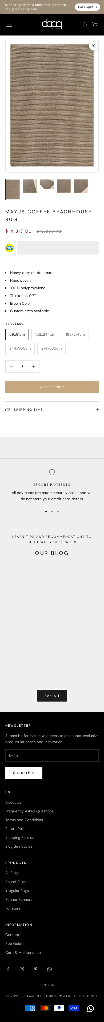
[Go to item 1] (12, 189)
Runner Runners (18, 899)
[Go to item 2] (29, 186)
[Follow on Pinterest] (35, 969)
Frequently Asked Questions (29, 811)
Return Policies (17, 828)
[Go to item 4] (64, 186)
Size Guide (14, 943)
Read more (14, 663)
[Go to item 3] (46, 184)
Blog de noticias (19, 846)
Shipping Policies (19, 837)
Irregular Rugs (17, 890)
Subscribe (24, 772)
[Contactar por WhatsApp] (91, 1009)
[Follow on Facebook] (8, 969)
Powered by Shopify (78, 996)
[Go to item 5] (81, 186)
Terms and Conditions (24, 819)
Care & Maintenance (23, 952)
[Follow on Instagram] (22, 969)
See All (52, 696)
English (49, 985)
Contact (12, 934)
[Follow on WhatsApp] (49, 969)
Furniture (13, 908)
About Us (13, 802)
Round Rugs (15, 881)
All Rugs (12, 872)
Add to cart (52, 387)
